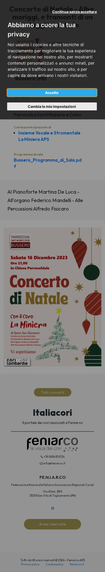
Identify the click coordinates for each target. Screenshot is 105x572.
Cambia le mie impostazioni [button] (52, 106)
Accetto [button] (52, 92)
